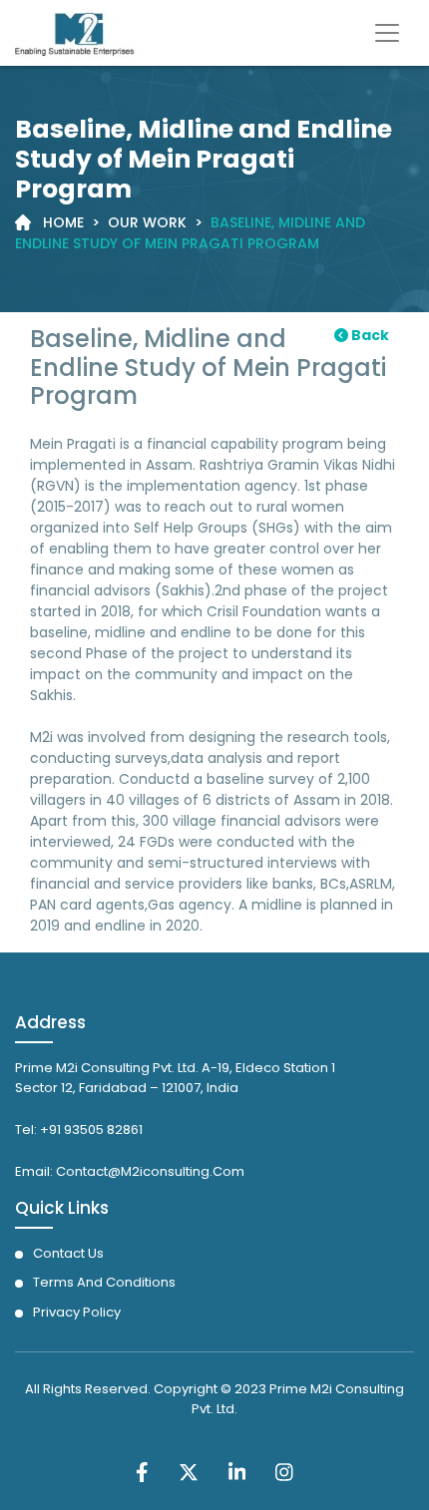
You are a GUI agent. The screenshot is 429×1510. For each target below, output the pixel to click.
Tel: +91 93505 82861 (79, 1129)
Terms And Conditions (104, 1282)
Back (368, 335)
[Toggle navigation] (387, 33)
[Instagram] (284, 1470)
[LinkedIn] (237, 1470)
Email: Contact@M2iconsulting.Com (129, 1171)
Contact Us (68, 1253)
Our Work (147, 222)
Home (63, 222)
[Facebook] (142, 1470)
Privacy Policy (77, 1312)
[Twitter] (189, 1470)
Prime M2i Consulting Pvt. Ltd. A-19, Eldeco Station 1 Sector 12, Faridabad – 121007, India (175, 1078)
